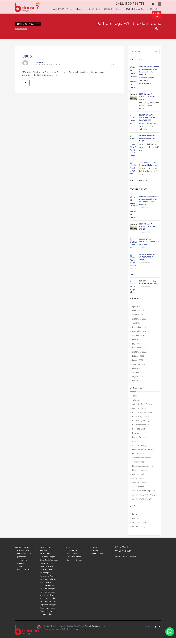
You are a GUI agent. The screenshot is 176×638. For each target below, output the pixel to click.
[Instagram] (153, 4)
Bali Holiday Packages (141, 420)
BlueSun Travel (37, 62)
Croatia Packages (46, 563)
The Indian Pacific (97, 553)
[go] (156, 52)
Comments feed (139, 522)
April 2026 (136, 306)
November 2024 (139, 331)
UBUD (27, 56)
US (156, 14)
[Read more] (26, 86)
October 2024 (138, 335)
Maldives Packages (47, 592)
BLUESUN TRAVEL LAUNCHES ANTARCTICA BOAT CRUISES (149, 117)
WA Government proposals (143, 490)
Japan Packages (46, 582)
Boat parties (137, 433)
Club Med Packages (47, 556)
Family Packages (46, 569)
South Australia (22, 560)
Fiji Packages (45, 572)
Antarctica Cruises (139, 408)
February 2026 (138, 310)
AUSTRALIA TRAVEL (22, 547)
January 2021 (137, 360)
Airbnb (134, 396)
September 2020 (139, 364)
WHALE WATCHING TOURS (143, 495)
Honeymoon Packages (48, 576)
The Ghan (94, 550)
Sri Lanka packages (47, 608)
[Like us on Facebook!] (156, 626)
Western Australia (23, 569)
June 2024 (136, 339)
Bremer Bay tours (139, 437)
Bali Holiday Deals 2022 (142, 412)
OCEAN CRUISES (139, 478)
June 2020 (136, 368)
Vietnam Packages (47, 614)
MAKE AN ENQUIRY (124, 551)
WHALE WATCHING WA (142, 499)
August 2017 (137, 376)
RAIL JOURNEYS (93, 547)
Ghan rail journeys (139, 445)
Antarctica (136, 400)
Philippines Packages (48, 601)
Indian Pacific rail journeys (143, 449)
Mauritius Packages (47, 595)
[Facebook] (149, 4)
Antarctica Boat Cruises (142, 404)
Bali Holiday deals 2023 (142, 416)
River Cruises (72, 553)
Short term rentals (139, 482)
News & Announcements (142, 466)
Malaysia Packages (47, 588)
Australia (43, 550)
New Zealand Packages (49, 598)
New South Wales (23, 550)
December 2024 (139, 327)
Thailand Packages (47, 611)
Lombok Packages (47, 585)
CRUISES (135, 441)
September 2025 (139, 319)
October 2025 (138, 314)
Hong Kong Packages (48, 579)
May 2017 (136, 380)
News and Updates (140, 470)
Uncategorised (138, 486)
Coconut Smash (73, 629)
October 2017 (138, 372)
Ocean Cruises (72, 550)
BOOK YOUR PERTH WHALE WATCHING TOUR (147, 138)
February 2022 (138, 356)
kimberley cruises (139, 462)
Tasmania (20, 563)
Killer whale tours (139, 453)
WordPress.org (138, 526)
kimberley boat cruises (141, 457)
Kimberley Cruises (74, 556)
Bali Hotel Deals (139, 429)
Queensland (21, 556)
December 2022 (139, 347)
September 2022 (139, 352)
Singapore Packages (48, 604)
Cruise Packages (46, 566)
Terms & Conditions (92, 626)
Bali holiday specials (140, 424)
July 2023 (136, 343)
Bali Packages (45, 553)
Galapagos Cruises (74, 560)
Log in (134, 514)
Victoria (19, 566)
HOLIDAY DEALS (44, 547)
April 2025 (136, 323)
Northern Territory (23, 553)
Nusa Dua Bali (138, 474)
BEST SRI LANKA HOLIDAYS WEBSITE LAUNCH (147, 96)
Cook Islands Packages (49, 560)
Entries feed (137, 518)
